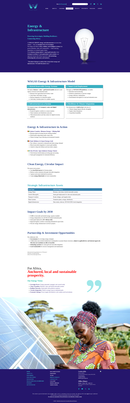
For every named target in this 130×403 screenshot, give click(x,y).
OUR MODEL (62, 8)
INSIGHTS (29, 383)
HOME (46, 8)
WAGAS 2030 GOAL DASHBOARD (35, 381)
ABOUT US (54, 8)
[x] (97, 4)
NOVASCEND (30, 379)
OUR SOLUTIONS (31, 377)
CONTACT (100, 8)
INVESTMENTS (85, 8)
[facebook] (91, 4)
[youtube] (94, 4)
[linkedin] (101, 4)
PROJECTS (77, 8)
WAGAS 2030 (92, 8)
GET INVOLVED (31, 384)
